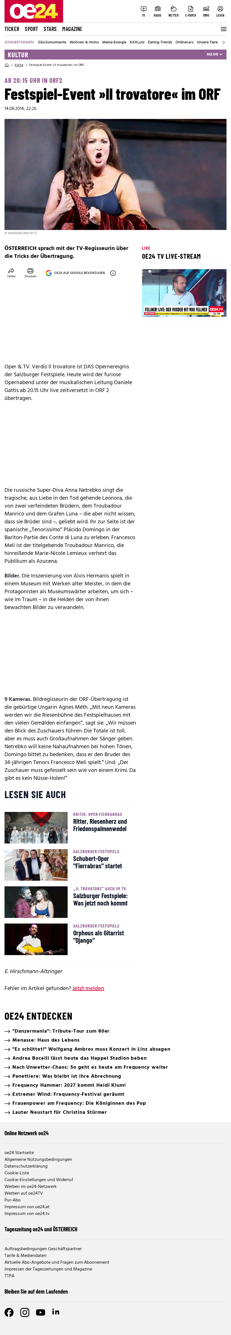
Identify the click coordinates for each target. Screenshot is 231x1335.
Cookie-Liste (17, 1173)
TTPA (9, 1276)
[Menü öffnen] (223, 29)
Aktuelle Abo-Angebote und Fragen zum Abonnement (57, 1262)
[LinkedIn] (56, 1312)
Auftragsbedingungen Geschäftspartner (43, 1249)
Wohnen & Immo (84, 42)
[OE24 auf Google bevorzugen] (113, 273)
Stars (50, 28)
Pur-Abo (13, 1200)
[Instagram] (24, 1312)
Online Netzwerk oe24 (27, 1133)
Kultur (18, 55)
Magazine (72, 28)
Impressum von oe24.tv (27, 1213)
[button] (151, 307)
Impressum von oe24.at (27, 1207)
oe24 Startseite (19, 1153)
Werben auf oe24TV (24, 1193)
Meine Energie (114, 42)
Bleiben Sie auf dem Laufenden (36, 1291)
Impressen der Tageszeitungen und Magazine (48, 1269)
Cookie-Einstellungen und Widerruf (39, 1180)
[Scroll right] (223, 42)
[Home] (7, 65)
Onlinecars (185, 42)
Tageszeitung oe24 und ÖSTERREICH (41, 1229)
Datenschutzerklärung (26, 1166)
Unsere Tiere (207, 42)
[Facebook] (9, 1312)
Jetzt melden (88, 989)
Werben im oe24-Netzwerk (31, 1186)
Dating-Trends (160, 42)
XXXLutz (137, 42)
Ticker (12, 28)
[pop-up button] (208, 307)
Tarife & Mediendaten (25, 1255)
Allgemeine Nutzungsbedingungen (38, 1159)
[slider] (170, 307)
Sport (31, 28)
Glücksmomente (52, 42)
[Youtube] (40, 1312)
